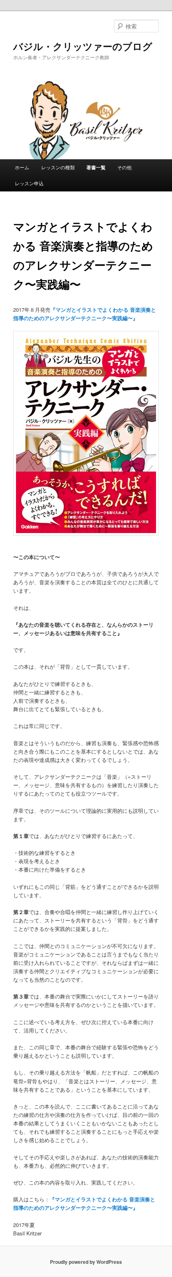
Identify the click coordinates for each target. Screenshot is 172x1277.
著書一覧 (96, 167)
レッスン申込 (29, 183)
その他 (124, 167)
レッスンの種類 (58, 167)
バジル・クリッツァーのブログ (82, 46)
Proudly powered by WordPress (86, 1261)
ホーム (22, 167)
